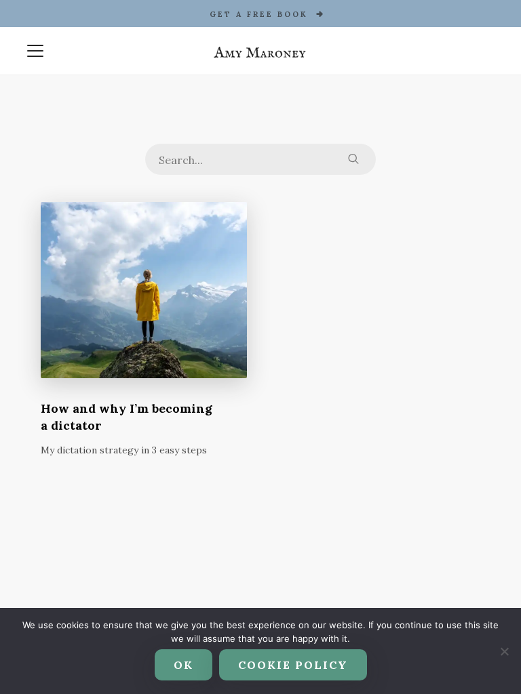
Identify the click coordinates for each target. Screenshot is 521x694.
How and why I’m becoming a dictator (126, 417)
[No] (504, 651)
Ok (183, 665)
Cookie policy (293, 665)
